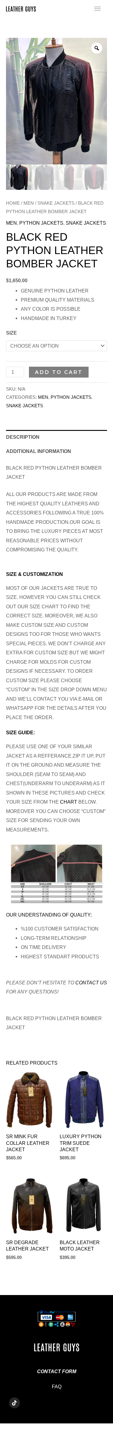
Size (11, 332)
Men (29, 203)
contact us (91, 982)
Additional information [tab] (38, 451)
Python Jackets (41, 223)
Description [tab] (22, 437)
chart (68, 802)
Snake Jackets (55, 203)
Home (13, 203)
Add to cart (59, 372)
